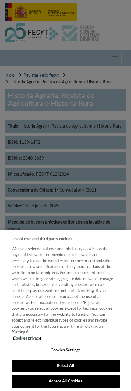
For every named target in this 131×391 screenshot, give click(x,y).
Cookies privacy (27, 338)
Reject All (65, 366)
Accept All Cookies (65, 381)
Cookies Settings (65, 350)
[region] (65, 310)
